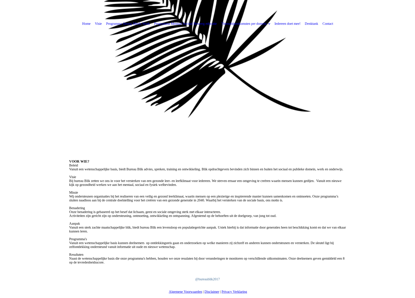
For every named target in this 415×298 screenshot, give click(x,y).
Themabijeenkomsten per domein (244, 23)
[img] (207, 75)
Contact (327, 23)
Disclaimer (211, 291)
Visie (98, 23)
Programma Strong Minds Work (128, 23)
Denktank (311, 23)
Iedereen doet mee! (287, 23)
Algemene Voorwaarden (185, 291)
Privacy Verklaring (234, 291)
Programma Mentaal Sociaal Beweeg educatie (185, 23)
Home (86, 23)
